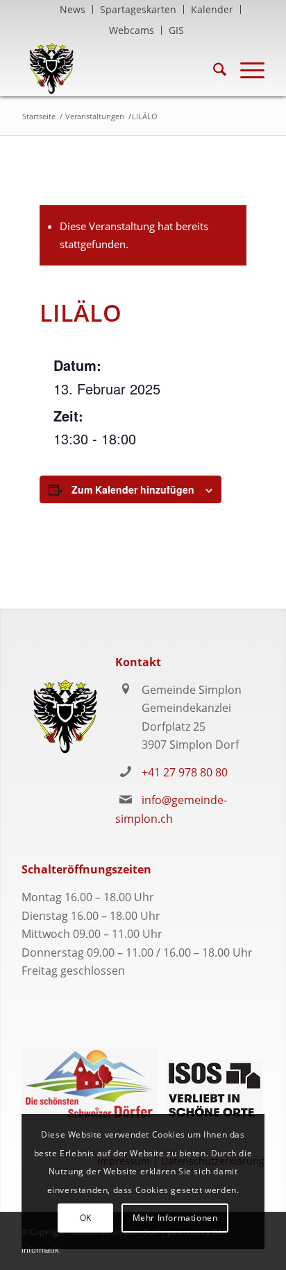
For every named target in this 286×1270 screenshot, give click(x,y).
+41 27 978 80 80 (185, 772)
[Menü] (245, 68)
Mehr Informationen (175, 1218)
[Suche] (212, 68)
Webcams (131, 30)
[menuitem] (73, 9)
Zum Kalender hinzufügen (133, 489)
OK (86, 1218)
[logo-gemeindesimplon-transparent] (119, 68)
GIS (176, 30)
